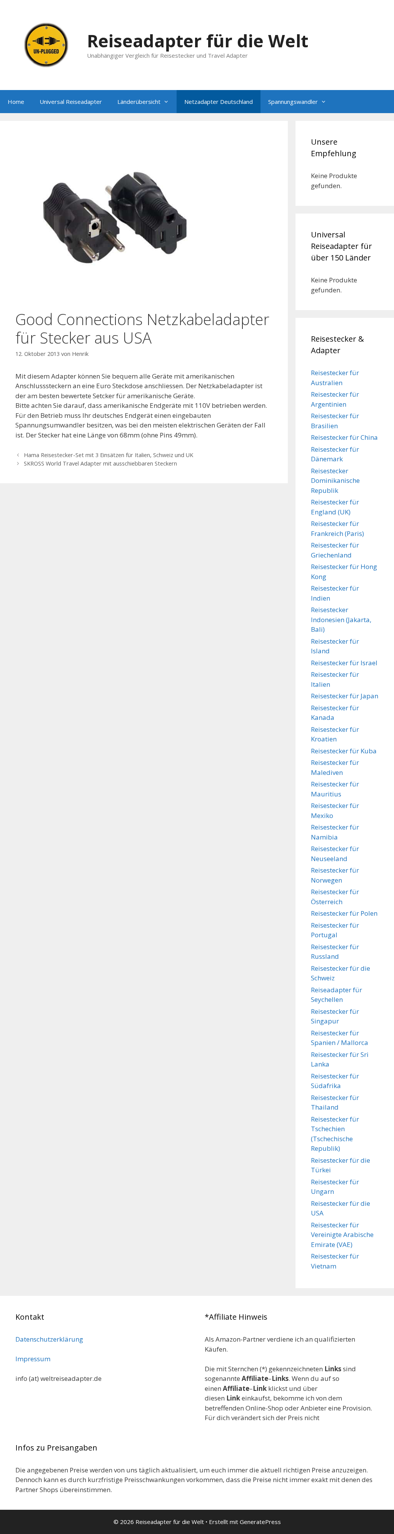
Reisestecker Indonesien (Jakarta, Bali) (341, 619)
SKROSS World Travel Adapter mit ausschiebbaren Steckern (100, 463)
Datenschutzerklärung (49, 1339)
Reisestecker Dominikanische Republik (335, 480)
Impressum (32, 1358)
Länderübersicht (138, 101)
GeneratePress (260, 1522)
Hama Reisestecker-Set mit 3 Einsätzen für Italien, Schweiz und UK (108, 455)
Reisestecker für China (344, 437)
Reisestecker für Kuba (344, 750)
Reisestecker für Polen (344, 913)
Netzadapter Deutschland (218, 101)
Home (16, 101)
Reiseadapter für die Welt (197, 40)
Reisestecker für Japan (344, 695)
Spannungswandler (293, 101)
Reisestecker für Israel (344, 662)
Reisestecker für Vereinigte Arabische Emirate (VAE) (342, 1234)
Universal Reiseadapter (71, 101)
